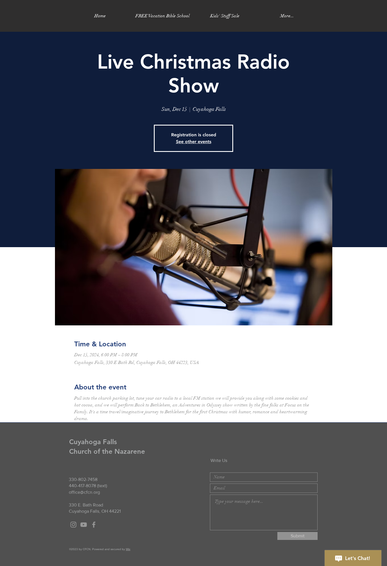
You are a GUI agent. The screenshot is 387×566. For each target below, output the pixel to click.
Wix (128, 549)
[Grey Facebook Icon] (94, 525)
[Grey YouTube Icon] (84, 525)
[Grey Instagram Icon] (73, 525)
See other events (193, 141)
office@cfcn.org (84, 492)
